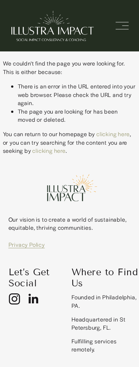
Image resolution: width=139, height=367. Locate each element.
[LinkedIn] (33, 299)
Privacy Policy (27, 244)
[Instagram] (14, 299)
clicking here (113, 134)
